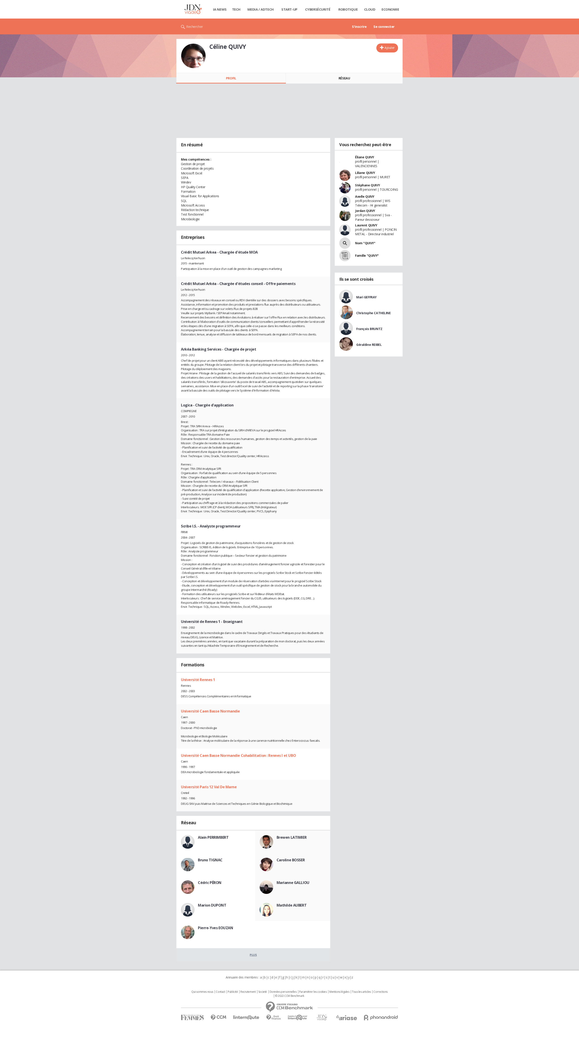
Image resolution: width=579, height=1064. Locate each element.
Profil (231, 78)
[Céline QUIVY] (193, 55)
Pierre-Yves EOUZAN (215, 927)
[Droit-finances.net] (273, 1017)
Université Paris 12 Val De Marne (209, 786)
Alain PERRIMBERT (213, 837)
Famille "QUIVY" (367, 255)
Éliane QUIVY (364, 157)
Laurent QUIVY (366, 225)
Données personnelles (283, 991)
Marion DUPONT (212, 905)
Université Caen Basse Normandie (210, 711)
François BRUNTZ (369, 329)
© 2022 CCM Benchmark (289, 996)
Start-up (289, 9)
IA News (220, 9)
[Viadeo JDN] (321, 1017)
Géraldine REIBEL (369, 344)
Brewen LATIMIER (292, 837)
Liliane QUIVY (365, 173)
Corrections (380, 991)
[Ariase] (346, 1017)
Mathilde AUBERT (292, 905)
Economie (390, 9)
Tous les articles (361, 991)
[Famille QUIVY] (345, 255)
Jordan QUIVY (365, 211)
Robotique (348, 9)
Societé (262, 991)
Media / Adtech (260, 9)
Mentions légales (339, 991)
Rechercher (194, 26)
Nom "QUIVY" (365, 243)
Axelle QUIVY (364, 196)
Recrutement (248, 991)
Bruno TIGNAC (210, 859)
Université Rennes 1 (198, 679)
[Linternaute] (246, 1017)
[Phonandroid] (381, 1017)
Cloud (369, 9)
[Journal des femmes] (192, 1017)
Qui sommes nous (202, 991)
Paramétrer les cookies (313, 991)
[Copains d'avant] (298, 1017)
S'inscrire (359, 26)
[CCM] (218, 1017)
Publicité (233, 991)
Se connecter (384, 26)
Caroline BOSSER (291, 859)
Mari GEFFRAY (366, 297)
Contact (220, 991)
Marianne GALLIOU (293, 882)
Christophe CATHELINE (373, 313)
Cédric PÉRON (209, 882)
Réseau (344, 78)
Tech (236, 9)
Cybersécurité (317, 9)
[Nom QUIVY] (345, 243)
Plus (253, 955)
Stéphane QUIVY (367, 185)
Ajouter (389, 47)
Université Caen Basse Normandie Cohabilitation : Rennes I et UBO (238, 755)
